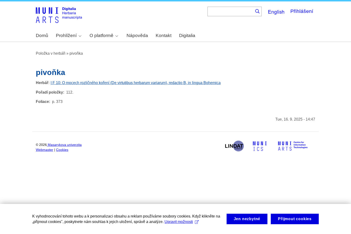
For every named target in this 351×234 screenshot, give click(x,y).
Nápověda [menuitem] (137, 35)
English (276, 11)
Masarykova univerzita (65, 145)
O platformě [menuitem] (101, 35)
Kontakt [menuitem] (163, 35)
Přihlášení (301, 11)
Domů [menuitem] (42, 35)
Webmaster (44, 150)
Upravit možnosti (179, 222)
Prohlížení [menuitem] (66, 35)
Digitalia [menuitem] (187, 35)
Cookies (62, 150)
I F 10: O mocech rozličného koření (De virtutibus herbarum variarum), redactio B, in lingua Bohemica (136, 83)
